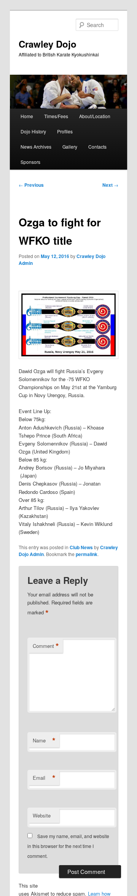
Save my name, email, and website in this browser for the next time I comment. (68, 846)
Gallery (69, 146)
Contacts (97, 146)
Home (27, 116)
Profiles (65, 131)
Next (110, 184)
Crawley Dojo (47, 43)
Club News (81, 547)
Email (44, 778)
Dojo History (33, 131)
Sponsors (30, 162)
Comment (46, 646)
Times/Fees (56, 116)
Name (44, 740)
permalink (86, 554)
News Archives (36, 146)
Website (42, 815)
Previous (31, 184)
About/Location (94, 116)
